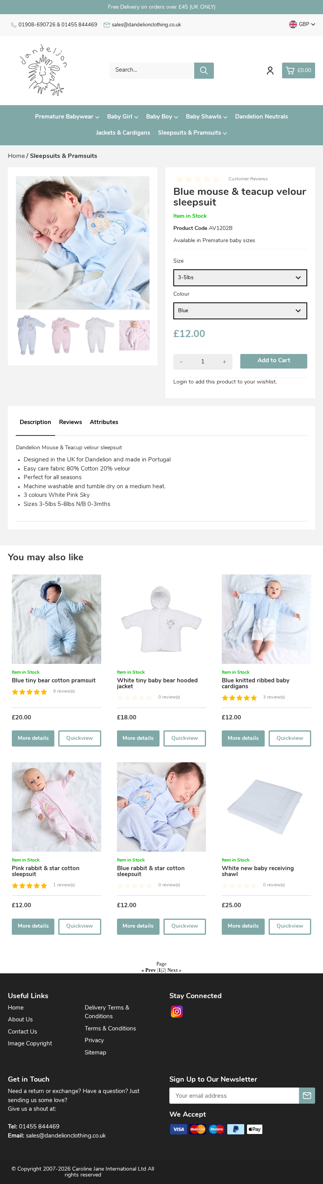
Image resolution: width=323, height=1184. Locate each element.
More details (33, 738)
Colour (181, 294)
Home (16, 1008)
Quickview (79, 738)
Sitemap (95, 1053)
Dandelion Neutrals (261, 117)
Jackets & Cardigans (123, 133)
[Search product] (204, 71)
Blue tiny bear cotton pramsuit (54, 681)
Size (178, 261)
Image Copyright (30, 1044)
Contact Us (22, 1032)
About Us (20, 1020)
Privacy (94, 1041)
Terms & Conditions (110, 1029)
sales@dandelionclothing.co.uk (146, 25)
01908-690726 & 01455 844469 (58, 25)
